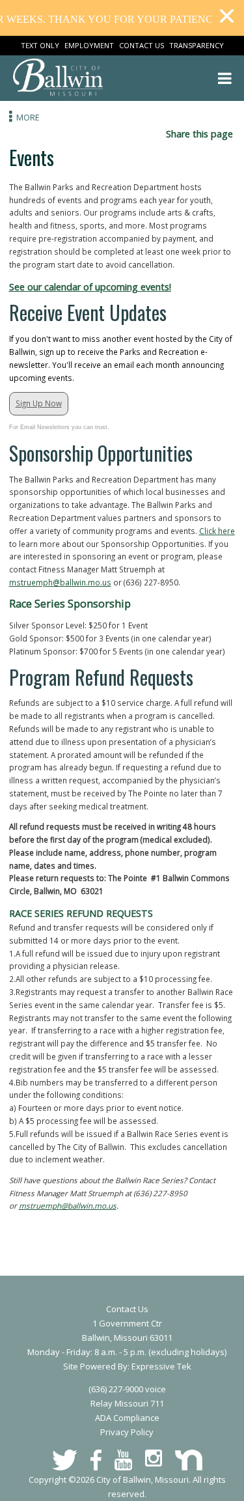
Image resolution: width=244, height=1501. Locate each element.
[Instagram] (153, 1458)
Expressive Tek (161, 1366)
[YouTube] (123, 1460)
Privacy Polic (124, 1432)
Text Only (40, 45)
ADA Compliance (127, 1418)
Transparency (196, 45)
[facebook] (96, 1460)
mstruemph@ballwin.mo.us (60, 582)
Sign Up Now (39, 403)
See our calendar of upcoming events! (90, 287)
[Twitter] (64, 1460)
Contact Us (141, 45)
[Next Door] (188, 1460)
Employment (89, 45)
